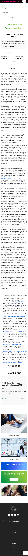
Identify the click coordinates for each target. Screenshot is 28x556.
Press (14, 530)
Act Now (14, 537)
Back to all (5, 12)
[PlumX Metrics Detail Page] (14, 65)
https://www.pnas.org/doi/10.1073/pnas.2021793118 (15, 351)
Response (13, 17)
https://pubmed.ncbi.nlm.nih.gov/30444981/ (13, 302)
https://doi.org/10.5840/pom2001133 (16, 307)
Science (14, 550)
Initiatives (14, 539)
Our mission (14, 524)
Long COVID (14, 546)
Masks (9, 53)
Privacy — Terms (14, 520)
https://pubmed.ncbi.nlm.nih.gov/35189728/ (13, 344)
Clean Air (14, 548)
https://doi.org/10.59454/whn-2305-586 (12, 362)
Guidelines (14, 541)
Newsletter (14, 528)
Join (14, 535)
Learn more (4, 398)
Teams (14, 526)
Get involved (14, 479)
